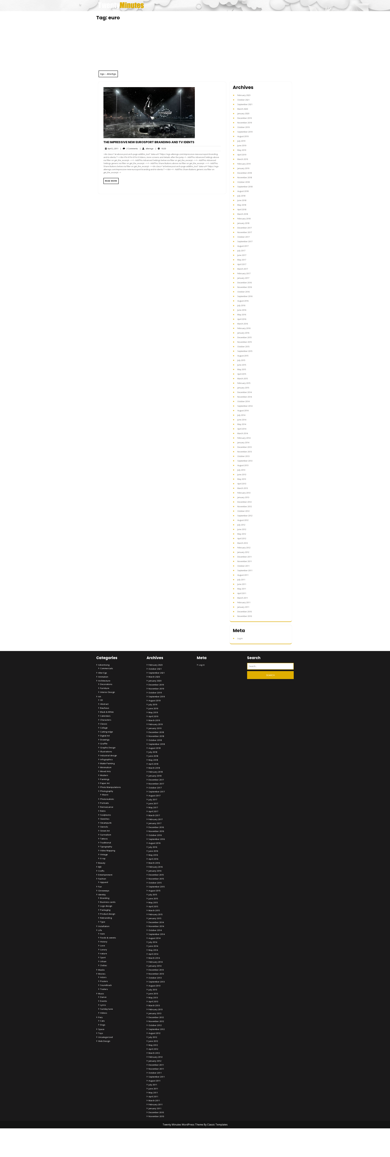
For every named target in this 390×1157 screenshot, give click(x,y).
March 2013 (242, 488)
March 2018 (242, 214)
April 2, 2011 (112, 148)
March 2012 (242, 543)
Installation (103, 926)
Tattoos (104, 838)
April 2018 (241, 209)
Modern (104, 775)
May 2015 (241, 369)
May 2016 (241, 314)
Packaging (105, 910)
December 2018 (244, 173)
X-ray (103, 858)
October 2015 (243, 346)
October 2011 (243, 565)
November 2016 (244, 287)
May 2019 (241, 150)
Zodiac (103, 965)
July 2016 (241, 305)
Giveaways (103, 890)
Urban (103, 961)
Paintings (105, 779)
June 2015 (241, 364)
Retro (103, 811)
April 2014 (241, 428)
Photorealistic (107, 799)
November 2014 (244, 396)
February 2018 (243, 218)
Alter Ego (102, 672)
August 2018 (242, 191)
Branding (104, 898)
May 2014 (241, 424)
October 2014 (243, 401)
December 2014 (244, 392)
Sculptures (105, 815)
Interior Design (107, 692)
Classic (103, 723)
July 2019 (241, 141)
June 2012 (241, 529)
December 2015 (244, 337)
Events (103, 1001)
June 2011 (241, 584)
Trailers (104, 989)
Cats (102, 1020)
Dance (103, 997)
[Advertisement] (195, 47)
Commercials (106, 668)
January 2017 (243, 278)
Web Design (104, 1041)
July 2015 (241, 360)
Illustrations (106, 751)
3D (101, 700)
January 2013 (243, 497)
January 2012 (243, 552)
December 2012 (244, 502)
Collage (104, 727)
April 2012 (241, 538)
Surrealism (105, 834)
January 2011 (243, 607)
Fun (100, 886)
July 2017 (241, 250)
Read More (111, 181)
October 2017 (243, 236)
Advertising (104, 664)
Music (101, 993)
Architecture (104, 680)
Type (102, 921)
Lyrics (103, 1005)
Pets (100, 1017)
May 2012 (241, 534)
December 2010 (244, 611)
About (152, 1146)
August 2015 (242, 355)
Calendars (105, 716)
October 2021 (243, 99)
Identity (102, 894)
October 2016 (243, 291)
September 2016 (244, 296)
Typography (106, 846)
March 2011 (242, 597)
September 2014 (244, 406)
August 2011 (242, 575)
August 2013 (242, 465)
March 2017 (242, 268)
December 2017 (244, 227)
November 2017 (244, 232)
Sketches (104, 818)
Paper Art (105, 783)
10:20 (160, 148)
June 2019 (241, 145)
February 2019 (243, 163)
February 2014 (243, 438)
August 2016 (242, 300)
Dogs (102, 1024)
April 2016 (241, 319)
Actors (103, 977)
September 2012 (244, 515)
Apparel (104, 882)
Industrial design (108, 755)
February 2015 (243, 383)
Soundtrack (106, 985)
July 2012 (241, 524)
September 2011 (244, 570)
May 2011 (241, 588)
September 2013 (244, 460)
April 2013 (241, 483)
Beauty (101, 863)
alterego (146, 148)
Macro (105, 794)
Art (99, 696)
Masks (101, 969)
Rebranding (106, 917)
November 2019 (244, 122)
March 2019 (242, 159)
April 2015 (241, 374)
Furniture (104, 688)
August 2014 (242, 410)
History (103, 941)
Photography (106, 791)
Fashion (102, 878)
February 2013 (243, 492)
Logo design (106, 906)
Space (101, 1029)
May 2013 (241, 479)
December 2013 (244, 447)
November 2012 (244, 506)
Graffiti (103, 743)
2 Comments (129, 148)
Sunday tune (106, 1009)
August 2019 (242, 136)
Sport (103, 957)
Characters (105, 719)
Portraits (104, 803)
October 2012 (243, 511)
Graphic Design (107, 747)
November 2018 (244, 177)
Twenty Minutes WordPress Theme (183, 1124)
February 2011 (243, 602)
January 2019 (243, 168)
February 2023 (243, 95)
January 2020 (243, 113)
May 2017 (241, 259)
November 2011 (244, 561)
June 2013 (241, 474)
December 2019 (244, 118)
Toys (100, 1033)
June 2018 (241, 200)
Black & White (107, 712)
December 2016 (244, 282)
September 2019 (244, 131)
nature (103, 953)
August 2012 (242, 520)
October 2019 (243, 127)
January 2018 (243, 223)
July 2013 (241, 470)
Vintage (104, 854)
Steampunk (106, 822)
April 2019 (241, 154)
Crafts (101, 870)
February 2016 (243, 328)
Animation (103, 676)
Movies (101, 973)
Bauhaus (104, 708)
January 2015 (243, 387)
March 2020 (242, 109)
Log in (240, 638)
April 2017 (241, 264)
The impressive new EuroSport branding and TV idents (148, 142)
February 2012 (243, 547)
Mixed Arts (105, 771)
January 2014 (243, 442)
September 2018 (244, 186)
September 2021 (244, 104)
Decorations (106, 684)
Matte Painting (107, 763)
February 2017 (243, 273)
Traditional (105, 842)
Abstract (104, 704)
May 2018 (241, 204)
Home (152, 1138)
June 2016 (241, 310)
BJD (100, 866)
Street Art (105, 830)
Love (102, 945)
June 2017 (241, 255)
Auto (102, 933)
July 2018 (241, 195)
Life (100, 930)
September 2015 (244, 351)
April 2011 (241, 593)
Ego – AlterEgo (108, 73)
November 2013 (244, 451)
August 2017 (242, 246)
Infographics (106, 759)
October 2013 (243, 456)
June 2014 (241, 419)
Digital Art (105, 735)
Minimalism (105, 767)
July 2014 (241, 415)
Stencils (104, 826)
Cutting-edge (106, 731)
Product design (107, 914)
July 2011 (241, 579)
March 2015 (242, 378)
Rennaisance (106, 807)
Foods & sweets (108, 937)
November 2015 (244, 342)
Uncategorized (105, 1037)
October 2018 (243, 182)
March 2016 (242, 323)
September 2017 (244, 241)
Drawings (105, 739)
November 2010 (244, 616)
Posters (104, 981)
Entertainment (105, 874)
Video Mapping (107, 850)
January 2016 (243, 332)
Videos (103, 1013)
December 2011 (244, 556)
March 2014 (242, 433)
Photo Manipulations (110, 787)
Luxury (103, 949)
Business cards (107, 902)
